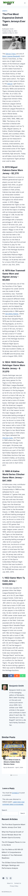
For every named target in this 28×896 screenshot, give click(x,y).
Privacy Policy (14, 886)
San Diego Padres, (12, 314)
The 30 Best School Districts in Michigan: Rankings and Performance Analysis (13, 865)
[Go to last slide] (4, 757)
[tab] (12, 775)
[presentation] (14, 749)
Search (4, 810)
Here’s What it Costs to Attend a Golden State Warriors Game (12, 762)
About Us (10, 883)
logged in (15, 793)
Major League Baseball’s (11, 56)
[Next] (24, 757)
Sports (4, 11)
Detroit (9, 84)
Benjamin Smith (8, 29)
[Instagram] (10, 878)
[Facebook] (3, 878)
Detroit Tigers (11, 54)
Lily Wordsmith (9, 767)
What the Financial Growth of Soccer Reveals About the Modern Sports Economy (12, 834)
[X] (7, 878)
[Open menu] (24, 3)
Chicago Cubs (7, 438)
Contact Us (17, 883)
